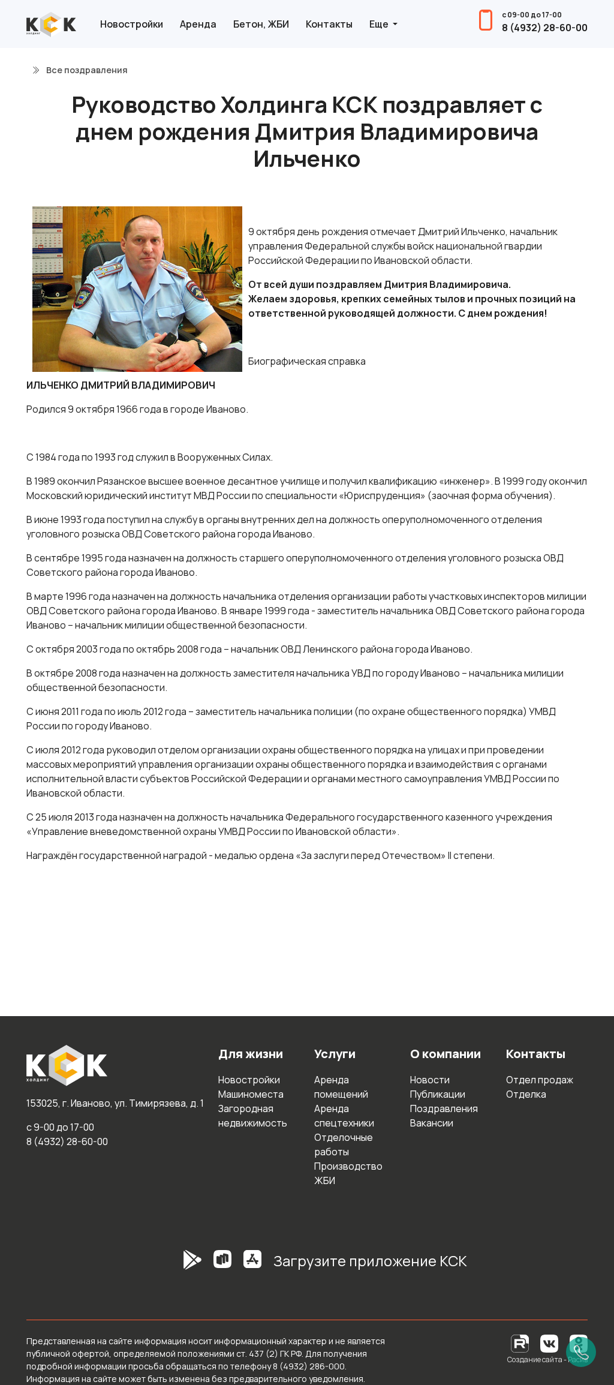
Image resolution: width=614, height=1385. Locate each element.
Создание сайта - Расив (547, 1359)
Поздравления (444, 1108)
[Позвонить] (581, 1352)
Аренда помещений (341, 1087)
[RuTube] (521, 1342)
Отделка (526, 1094)
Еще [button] (379, 24)
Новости (430, 1079)
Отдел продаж (539, 1079)
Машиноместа (251, 1094)
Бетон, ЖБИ (261, 24)
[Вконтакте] (549, 1342)
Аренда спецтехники (344, 1115)
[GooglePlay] (174, 1265)
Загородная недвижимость (252, 1115)
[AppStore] (252, 1265)
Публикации (437, 1094)
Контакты (329, 24)
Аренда (198, 24)
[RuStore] (222, 1265)
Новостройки (131, 24)
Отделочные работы (343, 1144)
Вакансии (431, 1122)
